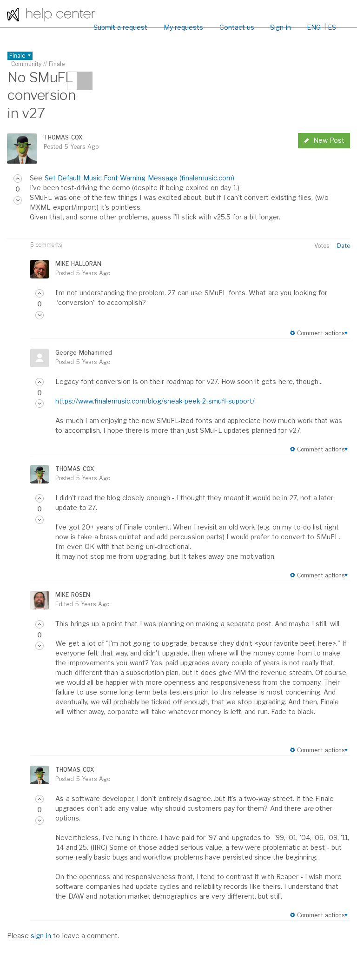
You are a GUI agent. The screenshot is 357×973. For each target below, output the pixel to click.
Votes (321, 245)
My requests (183, 27)
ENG (314, 27)
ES (332, 27)
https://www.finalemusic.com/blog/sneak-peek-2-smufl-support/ (155, 401)
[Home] (51, 14)
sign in (41, 936)
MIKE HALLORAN (78, 263)
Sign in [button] (280, 27)
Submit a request (120, 27)
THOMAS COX (63, 137)
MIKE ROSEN (72, 594)
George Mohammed (83, 352)
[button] (17, 178)
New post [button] (328, 140)
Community (26, 63)
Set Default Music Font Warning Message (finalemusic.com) (139, 178)
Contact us (236, 27)
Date (343, 245)
